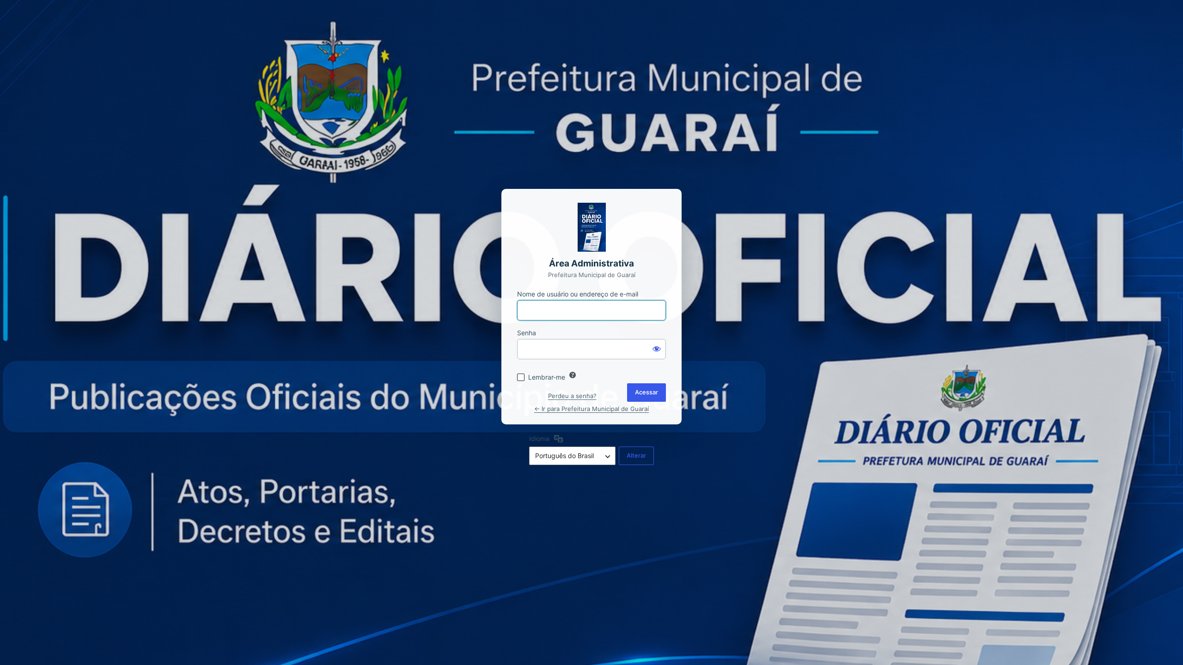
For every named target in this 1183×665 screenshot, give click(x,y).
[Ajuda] (572, 375)
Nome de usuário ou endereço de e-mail (577, 294)
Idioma (539, 438)
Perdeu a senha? (572, 395)
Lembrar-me (546, 377)
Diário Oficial (591, 227)
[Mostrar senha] (656, 348)
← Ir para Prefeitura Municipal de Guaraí (591, 408)
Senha (526, 333)
